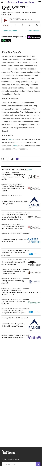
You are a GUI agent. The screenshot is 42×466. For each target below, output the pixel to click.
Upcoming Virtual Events (13, 170)
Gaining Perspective (7, 12)
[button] (7, 159)
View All (29, 169)
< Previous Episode (9, 30)
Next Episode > (35, 30)
